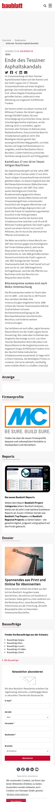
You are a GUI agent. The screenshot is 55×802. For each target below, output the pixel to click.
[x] (18, 769)
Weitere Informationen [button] (18, 794)
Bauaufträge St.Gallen (16, 649)
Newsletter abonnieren (27, 776)
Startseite (6, 40)
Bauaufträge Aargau (15, 640)
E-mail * (8, 700)
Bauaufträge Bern (15, 643)
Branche (8, 746)
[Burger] (50, 5)
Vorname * (10, 723)
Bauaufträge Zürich (15, 652)
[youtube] (36, 769)
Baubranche (20, 40)
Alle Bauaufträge (11, 660)
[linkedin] (32, 769)
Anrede (8, 712)
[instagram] (27, 769)
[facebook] (23, 769)
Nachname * (10, 734)
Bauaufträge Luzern (15, 646)
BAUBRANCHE (26, 51)
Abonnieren (27, 758)
